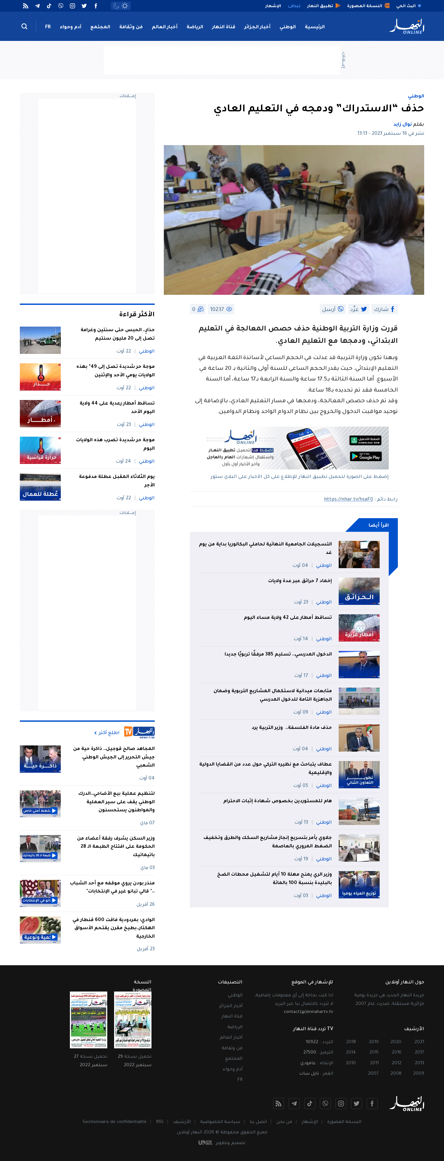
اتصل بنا (258, 1122)
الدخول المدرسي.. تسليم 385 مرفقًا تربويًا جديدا (278, 654)
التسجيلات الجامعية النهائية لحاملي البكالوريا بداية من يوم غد (265, 549)
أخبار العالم (164, 27)
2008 (395, 1073)
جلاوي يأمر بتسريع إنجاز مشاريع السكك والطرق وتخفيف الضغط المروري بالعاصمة (267, 842)
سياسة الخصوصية (220, 1122)
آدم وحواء (70, 27)
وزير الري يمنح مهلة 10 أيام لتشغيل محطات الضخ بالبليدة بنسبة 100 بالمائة (274, 879)
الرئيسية (315, 27)
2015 (374, 1052)
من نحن (284, 1122)
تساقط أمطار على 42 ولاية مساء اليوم (288, 618)
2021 (419, 1042)
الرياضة (195, 27)
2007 (373, 1073)
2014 (351, 1052)
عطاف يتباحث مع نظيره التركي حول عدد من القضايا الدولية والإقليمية (265, 769)
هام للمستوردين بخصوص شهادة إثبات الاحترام (277, 801)
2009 (418, 1073)
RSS (159, 1122)
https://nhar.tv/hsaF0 (348, 500)
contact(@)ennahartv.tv (308, 1012)
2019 (374, 1042)
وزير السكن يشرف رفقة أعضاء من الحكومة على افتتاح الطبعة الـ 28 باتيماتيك (116, 847)
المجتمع (100, 27)
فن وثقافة (131, 27)
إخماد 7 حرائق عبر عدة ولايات (300, 581)
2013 (419, 1063)
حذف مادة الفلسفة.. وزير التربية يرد (292, 728)
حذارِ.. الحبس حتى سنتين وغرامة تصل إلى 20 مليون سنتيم (118, 335)
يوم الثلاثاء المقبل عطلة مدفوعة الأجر (117, 481)
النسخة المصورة (344, 1122)
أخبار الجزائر (257, 27)
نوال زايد (402, 125)
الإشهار (310, 1122)
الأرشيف (182, 1122)
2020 (395, 1042)
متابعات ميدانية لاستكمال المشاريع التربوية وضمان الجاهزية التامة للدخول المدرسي (273, 696)
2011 (374, 1063)
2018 (351, 1042)
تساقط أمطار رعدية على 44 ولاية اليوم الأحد (117, 408)
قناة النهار (223, 27)
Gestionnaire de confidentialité (115, 1122)
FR (48, 27)
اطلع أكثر (109, 733)
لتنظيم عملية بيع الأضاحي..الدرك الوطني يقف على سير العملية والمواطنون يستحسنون (116, 802)
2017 (419, 1052)
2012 (396, 1063)
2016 (396, 1052)
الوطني (288, 27)
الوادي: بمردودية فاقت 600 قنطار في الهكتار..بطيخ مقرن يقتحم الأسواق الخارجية (113, 929)
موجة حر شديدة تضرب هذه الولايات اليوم (115, 445)
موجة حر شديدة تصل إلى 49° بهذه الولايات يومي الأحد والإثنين (115, 371)
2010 (351, 1063)
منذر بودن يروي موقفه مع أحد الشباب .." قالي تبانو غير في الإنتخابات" (112, 888)
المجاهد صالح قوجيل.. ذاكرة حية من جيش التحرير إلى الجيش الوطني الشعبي (114, 757)
